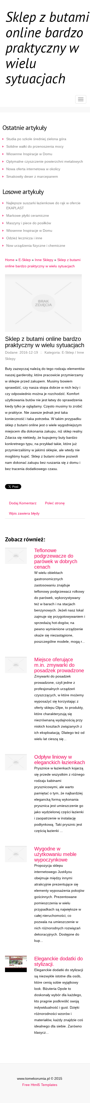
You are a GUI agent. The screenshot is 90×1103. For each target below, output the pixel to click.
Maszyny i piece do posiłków (28, 223)
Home (9, 260)
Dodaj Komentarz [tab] (22, 503)
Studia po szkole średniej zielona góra (36, 139)
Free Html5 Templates (39, 1085)
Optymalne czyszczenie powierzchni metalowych (44, 161)
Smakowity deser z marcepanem (32, 176)
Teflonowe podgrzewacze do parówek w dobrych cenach (55, 559)
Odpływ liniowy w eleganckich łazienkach (59, 759)
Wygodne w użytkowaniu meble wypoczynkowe (55, 854)
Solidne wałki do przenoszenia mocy (35, 146)
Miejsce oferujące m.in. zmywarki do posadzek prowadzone (59, 665)
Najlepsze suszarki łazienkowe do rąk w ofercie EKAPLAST (43, 205)
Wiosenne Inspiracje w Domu (29, 154)
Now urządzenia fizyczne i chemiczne (35, 246)
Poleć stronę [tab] (55, 503)
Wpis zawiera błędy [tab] (24, 513)
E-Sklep (24, 260)
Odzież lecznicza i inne (24, 238)
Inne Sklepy (44, 260)
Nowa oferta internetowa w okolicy (33, 169)
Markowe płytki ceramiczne (27, 215)
